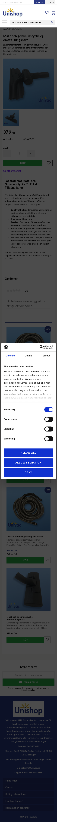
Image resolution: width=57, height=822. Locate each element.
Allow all (28, 452)
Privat (39, 2)
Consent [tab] (10, 355)
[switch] (48, 419)
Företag (50, 2)
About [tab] (46, 355)
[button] (4, 22)
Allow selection (28, 462)
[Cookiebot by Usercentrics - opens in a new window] (40, 347)
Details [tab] (28, 355)
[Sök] (51, 22)
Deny (28, 472)
